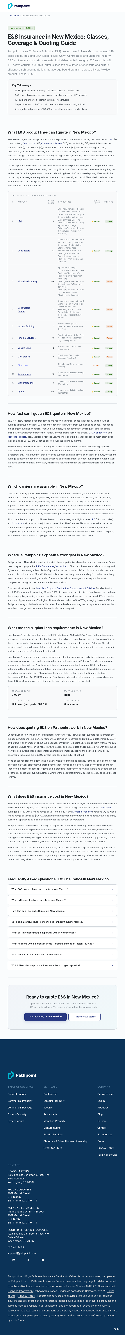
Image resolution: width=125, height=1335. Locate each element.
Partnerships (104, 1134)
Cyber (21, 391)
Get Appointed (105, 1094)
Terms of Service (107, 1154)
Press (100, 1141)
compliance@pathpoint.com (24, 1286)
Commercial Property (20, 1100)
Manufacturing (26, 382)
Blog (100, 1114)
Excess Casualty (17, 1114)
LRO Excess (24, 356)
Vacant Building (26, 326)
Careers (102, 1121)
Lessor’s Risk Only (53, 1100)
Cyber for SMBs (52, 1147)
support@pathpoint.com (22, 1253)
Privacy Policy (105, 1147)
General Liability (17, 1094)
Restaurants (24, 374)
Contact (101, 1127)
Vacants (48, 1107)
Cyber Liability (16, 1121)
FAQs (117, 1329)
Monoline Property (27, 281)
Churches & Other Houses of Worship (65, 1141)
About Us (103, 1107)
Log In (101, 1100)
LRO (111, 139)
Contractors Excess (51, 143)
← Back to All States (84, 1016)
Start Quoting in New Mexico (45, 1016)
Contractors (29, 143)
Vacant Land (24, 348)
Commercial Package (20, 1107)
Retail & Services (27, 338)
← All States (13, 15)
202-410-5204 (16, 1247)
